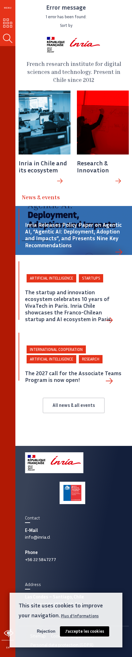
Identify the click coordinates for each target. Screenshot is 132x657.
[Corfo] (72, 493)
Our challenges (7, 23)
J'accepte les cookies (84, 631)
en (8, 647)
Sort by (66, 25)
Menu (8, 7)
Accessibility (8, 633)
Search (7, 38)
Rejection (46, 631)
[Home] (73, 44)
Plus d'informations (80, 615)
